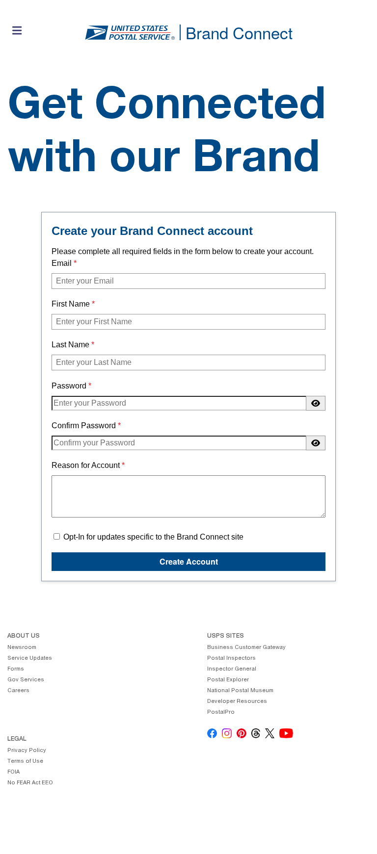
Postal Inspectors (231, 658)
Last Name (70, 344)
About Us (23, 636)
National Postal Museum (240, 691)
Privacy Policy (26, 750)
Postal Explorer (228, 680)
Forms (15, 669)
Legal (17, 739)
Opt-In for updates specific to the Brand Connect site (152, 537)
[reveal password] (315, 403)
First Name (71, 304)
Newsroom (21, 647)
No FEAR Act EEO (30, 783)
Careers (18, 691)
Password (69, 386)
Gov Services (25, 680)
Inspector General (231, 669)
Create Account (189, 561)
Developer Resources (237, 701)
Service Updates (29, 658)
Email (62, 263)
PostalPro (221, 712)
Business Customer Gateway (246, 647)
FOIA (13, 772)
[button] (17, 33)
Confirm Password (84, 425)
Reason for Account (86, 465)
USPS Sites (225, 636)
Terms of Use (25, 761)
